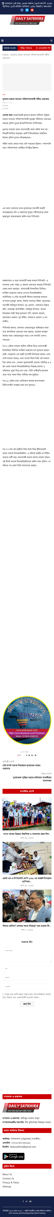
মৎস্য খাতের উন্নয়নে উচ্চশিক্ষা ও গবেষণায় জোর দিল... (27, 834)
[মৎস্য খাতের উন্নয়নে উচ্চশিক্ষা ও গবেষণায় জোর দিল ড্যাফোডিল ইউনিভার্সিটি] (27, 814)
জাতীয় (4, 94)
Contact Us (8, 1178)
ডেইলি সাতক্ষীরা (29, 1211)
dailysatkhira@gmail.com (23, 1146)
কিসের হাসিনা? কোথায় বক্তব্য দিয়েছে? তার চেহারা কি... (27, 925)
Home (5, 54)
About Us (7, 1174)
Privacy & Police (11, 1182)
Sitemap (7, 1186)
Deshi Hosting (39, 1213)
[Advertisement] (27, 31)
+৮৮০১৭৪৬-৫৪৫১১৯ (20, 1142)
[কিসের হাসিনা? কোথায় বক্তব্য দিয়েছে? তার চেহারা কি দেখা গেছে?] (27, 905)
